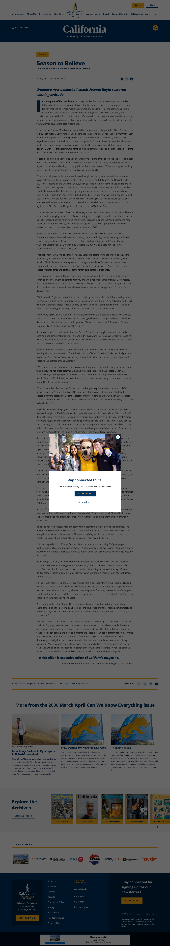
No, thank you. (85, 502)
